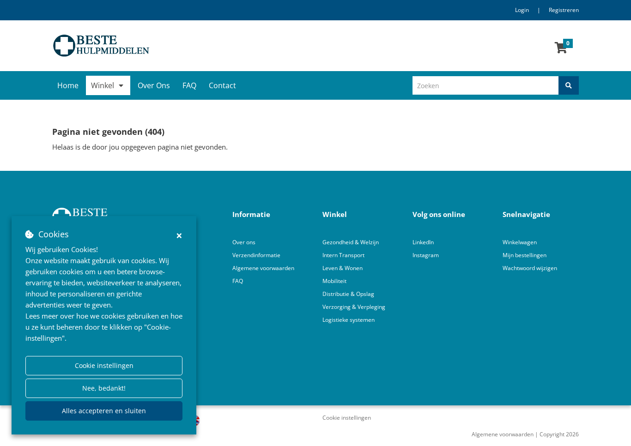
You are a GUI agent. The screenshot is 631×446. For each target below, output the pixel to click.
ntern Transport (344, 255)
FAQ (189, 85)
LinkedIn (423, 242)
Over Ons (154, 85)
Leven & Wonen (342, 268)
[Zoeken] (568, 85)
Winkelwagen (520, 242)
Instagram (426, 255)
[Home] (180, 45)
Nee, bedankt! (104, 388)
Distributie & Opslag (348, 294)
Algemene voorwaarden (263, 268)
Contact (222, 85)
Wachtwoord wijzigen (530, 268)
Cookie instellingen (104, 365)
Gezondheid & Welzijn (350, 242)
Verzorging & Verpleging (353, 307)
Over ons (243, 242)
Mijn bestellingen (524, 255)
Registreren (564, 10)
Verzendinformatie (256, 255)
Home (68, 85)
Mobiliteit (334, 281)
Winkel (102, 85)
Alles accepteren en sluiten (104, 410)
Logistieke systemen (348, 320)
